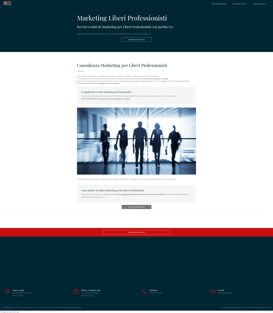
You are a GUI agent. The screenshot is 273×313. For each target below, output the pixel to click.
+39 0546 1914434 (58, 307)
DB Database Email (239, 4)
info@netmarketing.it (75, 307)
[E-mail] (212, 293)
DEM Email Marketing (219, 4)
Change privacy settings (9, 312)
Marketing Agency (259, 4)
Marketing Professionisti (136, 40)
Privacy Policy (267, 307)
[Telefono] (144, 293)
